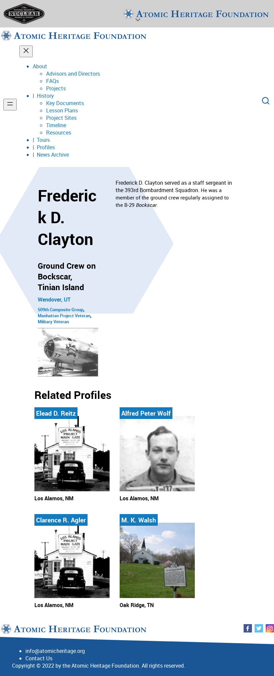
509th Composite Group (60, 310)
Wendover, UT (54, 299)
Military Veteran (53, 322)
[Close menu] (26, 51)
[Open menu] (10, 104)
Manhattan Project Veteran (64, 316)
